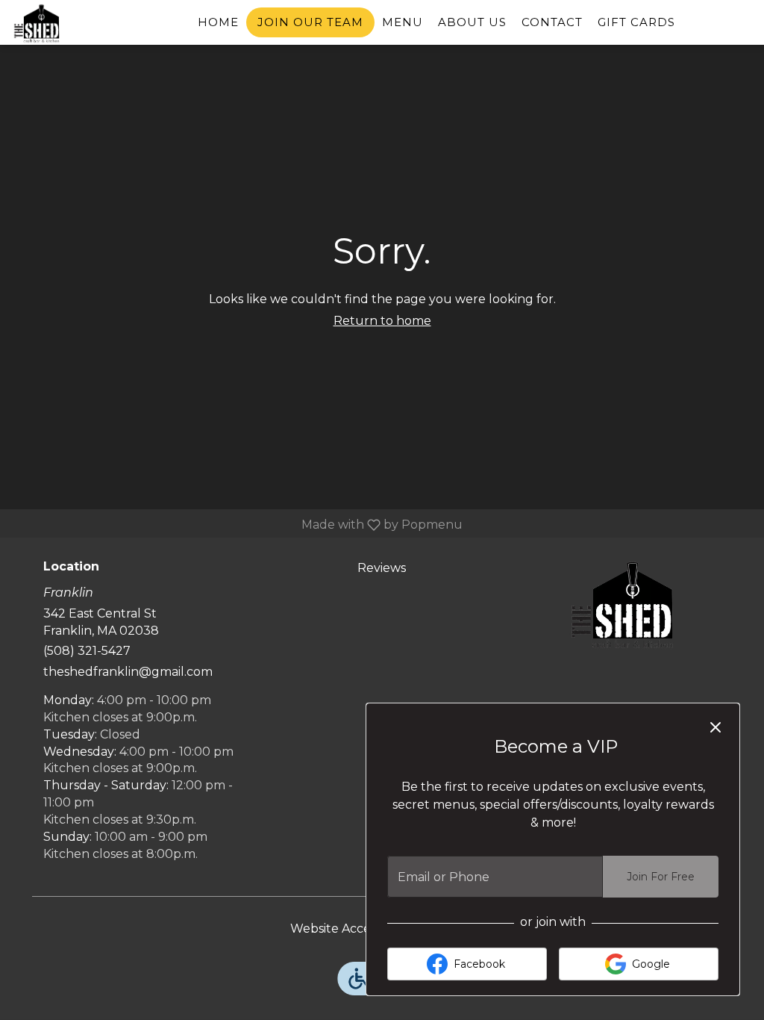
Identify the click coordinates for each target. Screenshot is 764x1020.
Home (218, 22)
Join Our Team (310, 22)
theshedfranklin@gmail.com (128, 672)
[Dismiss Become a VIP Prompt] (715, 727)
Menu (402, 22)
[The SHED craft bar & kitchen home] (79, 23)
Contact (552, 22)
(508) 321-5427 (87, 651)
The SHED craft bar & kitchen (623, 605)
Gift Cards (636, 22)
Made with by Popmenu (237, 524)
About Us (472, 22)
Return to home (382, 321)
